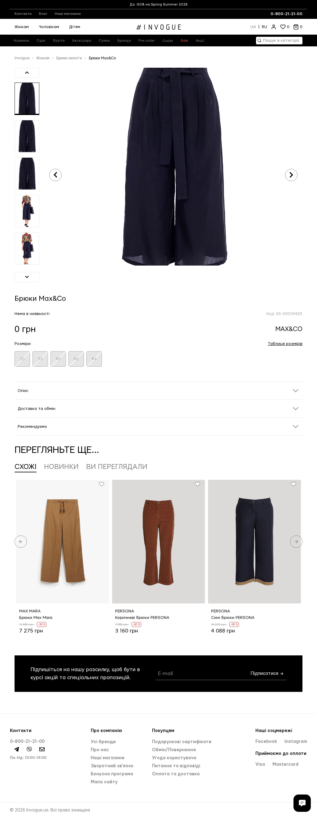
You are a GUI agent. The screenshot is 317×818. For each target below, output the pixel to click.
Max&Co (289, 329)
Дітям (74, 27)
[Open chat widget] (302, 803)
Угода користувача (174, 758)
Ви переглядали (116, 466)
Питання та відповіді (176, 766)
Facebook (266, 741)
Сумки (104, 40)
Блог (43, 13)
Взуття (59, 40)
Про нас (100, 750)
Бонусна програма (112, 774)
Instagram (295, 741)
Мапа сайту (104, 782)
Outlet (167, 41)
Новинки (21, 40)
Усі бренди (103, 742)
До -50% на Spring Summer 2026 (159, 4)
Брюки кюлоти (69, 58)
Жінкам (22, 27)
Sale (184, 40)
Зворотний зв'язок (112, 766)
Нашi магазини (107, 758)
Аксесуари (81, 40)
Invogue (22, 58)
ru (264, 27)
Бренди (124, 40)
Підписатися (265, 673)
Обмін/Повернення (174, 750)
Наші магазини (68, 13)
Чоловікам (49, 27)
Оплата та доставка (176, 774)
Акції (200, 40)
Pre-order (146, 40)
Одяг (41, 40)
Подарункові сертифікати (181, 742)
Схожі (26, 466)
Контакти (23, 13)
